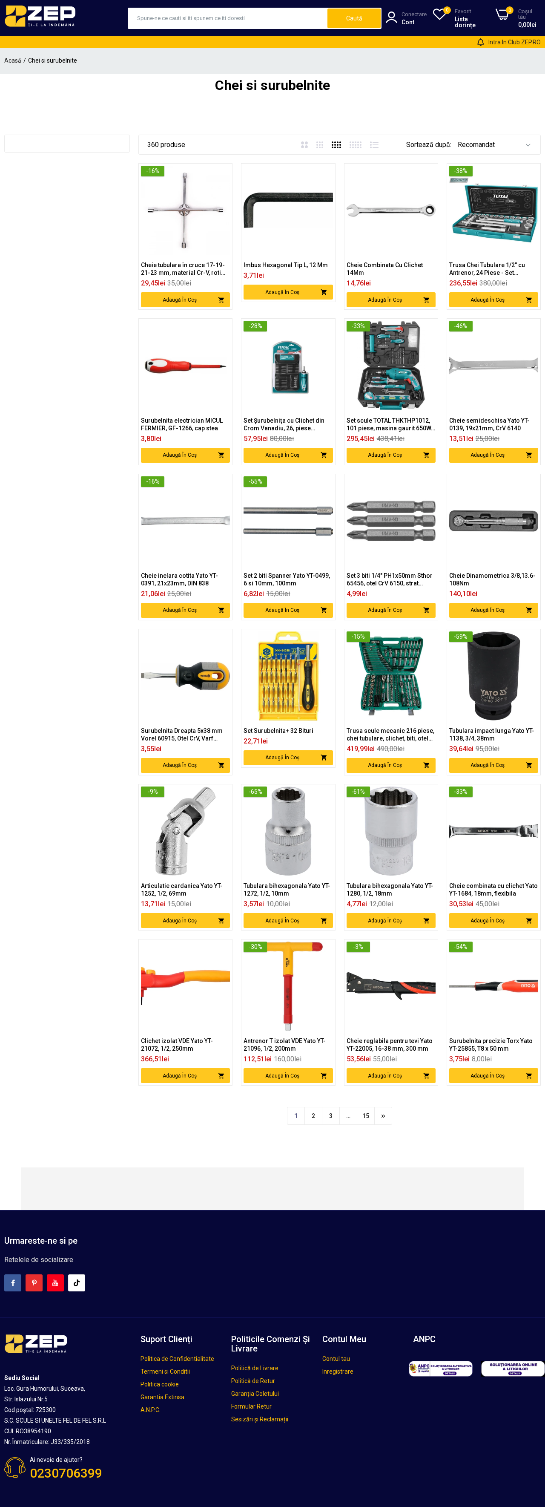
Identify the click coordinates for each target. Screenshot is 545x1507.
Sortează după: (428, 145)
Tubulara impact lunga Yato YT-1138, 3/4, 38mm (491, 734)
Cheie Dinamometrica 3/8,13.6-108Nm (492, 579)
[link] (222, 173)
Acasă (12, 60)
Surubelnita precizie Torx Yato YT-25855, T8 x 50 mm (491, 1044)
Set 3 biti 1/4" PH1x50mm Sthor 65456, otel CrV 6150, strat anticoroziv (390, 579)
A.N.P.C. (151, 1409)
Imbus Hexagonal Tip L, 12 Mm (286, 265)
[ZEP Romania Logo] (40, 18)
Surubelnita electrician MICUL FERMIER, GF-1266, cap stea (182, 424)
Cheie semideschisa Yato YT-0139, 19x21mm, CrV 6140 (489, 424)
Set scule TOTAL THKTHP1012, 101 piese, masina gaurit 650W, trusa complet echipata (389, 424)
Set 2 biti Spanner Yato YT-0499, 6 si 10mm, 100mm (287, 579)
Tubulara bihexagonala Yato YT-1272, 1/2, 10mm (287, 889)
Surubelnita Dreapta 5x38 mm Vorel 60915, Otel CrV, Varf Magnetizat (182, 734)
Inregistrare (337, 1371)
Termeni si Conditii (165, 1371)
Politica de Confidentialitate (177, 1358)
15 (365, 1115)
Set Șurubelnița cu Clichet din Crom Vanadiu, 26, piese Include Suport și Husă (284, 424)
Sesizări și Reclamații (259, 1419)
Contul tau (336, 1358)
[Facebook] (12, 1282)
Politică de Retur (253, 1380)
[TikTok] (76, 1282)
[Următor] (383, 1115)
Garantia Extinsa (162, 1397)
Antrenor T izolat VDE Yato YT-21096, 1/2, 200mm (285, 1044)
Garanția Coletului (255, 1393)
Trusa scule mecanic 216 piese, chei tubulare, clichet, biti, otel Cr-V (390, 734)
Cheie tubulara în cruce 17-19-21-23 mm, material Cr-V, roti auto (183, 269)
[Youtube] (55, 1282)
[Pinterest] (34, 1282)
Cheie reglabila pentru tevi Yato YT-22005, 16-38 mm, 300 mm (390, 1044)
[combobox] (228, 18)
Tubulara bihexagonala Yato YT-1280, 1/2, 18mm (390, 889)
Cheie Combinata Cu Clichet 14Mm (385, 269)
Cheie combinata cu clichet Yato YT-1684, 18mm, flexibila (493, 889)
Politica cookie (160, 1384)
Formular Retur (251, 1406)
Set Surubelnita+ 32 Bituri (278, 730)
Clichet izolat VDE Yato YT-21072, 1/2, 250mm (177, 1044)
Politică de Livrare (254, 1368)
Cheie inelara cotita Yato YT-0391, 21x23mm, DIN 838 (179, 579)
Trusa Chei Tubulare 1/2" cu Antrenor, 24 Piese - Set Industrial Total (487, 269)
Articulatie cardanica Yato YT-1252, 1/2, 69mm (182, 889)
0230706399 (66, 1473)
